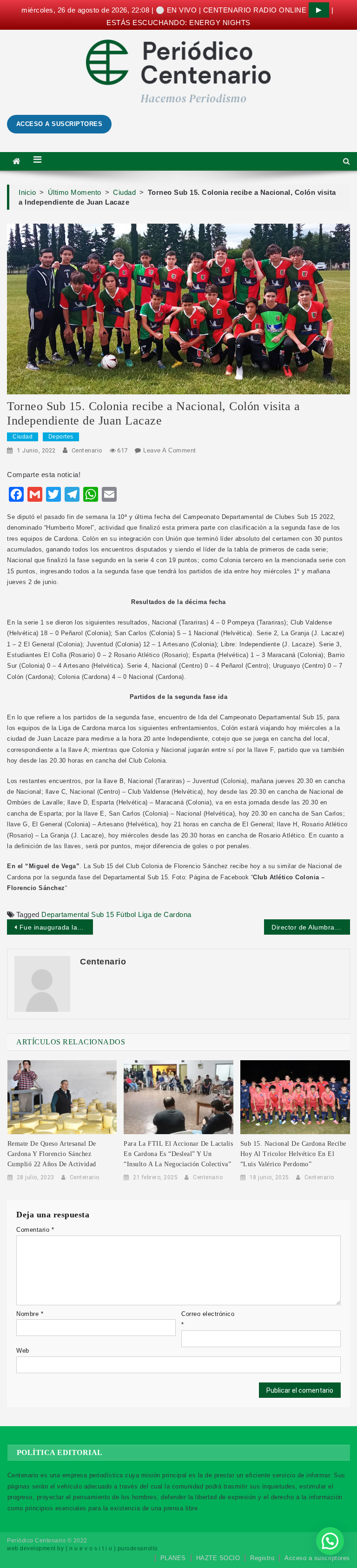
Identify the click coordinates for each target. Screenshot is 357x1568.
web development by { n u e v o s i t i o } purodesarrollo (82, 1548)
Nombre (29, 1313)
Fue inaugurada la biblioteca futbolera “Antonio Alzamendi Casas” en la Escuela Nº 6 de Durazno (56, 927)
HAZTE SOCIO (218, 1558)
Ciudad (23, 436)
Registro (262, 1558)
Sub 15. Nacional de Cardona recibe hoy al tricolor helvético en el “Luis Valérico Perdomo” (293, 1154)
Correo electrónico (207, 1319)
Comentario (35, 1229)
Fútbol (126, 914)
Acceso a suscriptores (317, 1558)
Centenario (87, 450)
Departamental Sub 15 (77, 914)
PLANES (173, 1558)
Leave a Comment (169, 450)
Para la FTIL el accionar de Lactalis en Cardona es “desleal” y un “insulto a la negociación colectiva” (178, 1154)
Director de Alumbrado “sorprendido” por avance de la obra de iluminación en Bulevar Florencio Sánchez (310, 927)
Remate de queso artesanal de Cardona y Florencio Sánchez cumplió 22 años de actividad (51, 1154)
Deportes (60, 436)
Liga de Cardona (165, 914)
